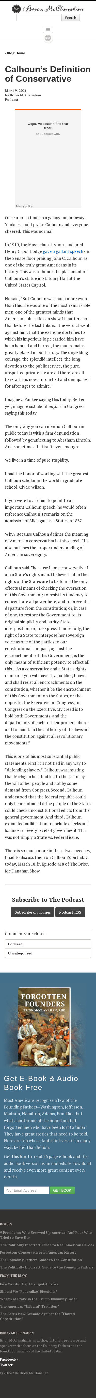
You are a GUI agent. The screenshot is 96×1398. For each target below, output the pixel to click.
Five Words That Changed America (29, 1284)
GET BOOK (62, 1190)
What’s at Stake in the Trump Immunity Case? (38, 1298)
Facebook (8, 1359)
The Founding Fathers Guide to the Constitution (41, 1259)
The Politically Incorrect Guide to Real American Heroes (47, 1244)
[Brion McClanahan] (48, 8)
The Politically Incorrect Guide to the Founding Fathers (47, 1267)
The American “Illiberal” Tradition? (29, 1306)
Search (70, 17)
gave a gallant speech (63, 251)
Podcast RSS (70, 912)
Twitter (6, 1364)
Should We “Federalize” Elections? (28, 1291)
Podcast (11, 99)
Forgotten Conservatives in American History (38, 1252)
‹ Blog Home (15, 53)
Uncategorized (20, 953)
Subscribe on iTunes (33, 912)
